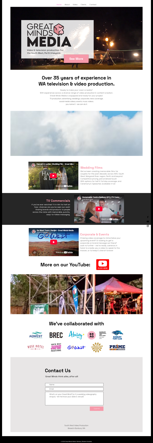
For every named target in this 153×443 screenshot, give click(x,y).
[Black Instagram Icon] (147, 226)
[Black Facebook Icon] (147, 217)
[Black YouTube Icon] (147, 221)
